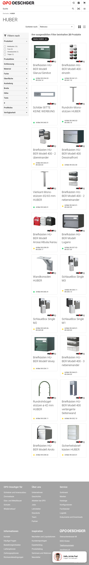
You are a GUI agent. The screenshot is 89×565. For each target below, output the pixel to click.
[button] (69, 556)
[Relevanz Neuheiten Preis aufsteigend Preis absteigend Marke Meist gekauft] (56, 26)
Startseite (6, 13)
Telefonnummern (67, 545)
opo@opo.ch (65, 550)
